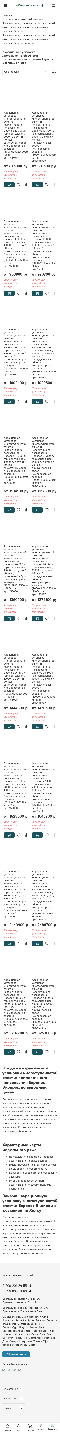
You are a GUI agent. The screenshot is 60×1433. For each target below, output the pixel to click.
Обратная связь (16, 1354)
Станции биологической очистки (22, 19)
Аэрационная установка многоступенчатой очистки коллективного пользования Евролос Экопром (28, 27)
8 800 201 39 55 (14, 1285)
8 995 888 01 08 (14, 1291)
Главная (7, 15)
